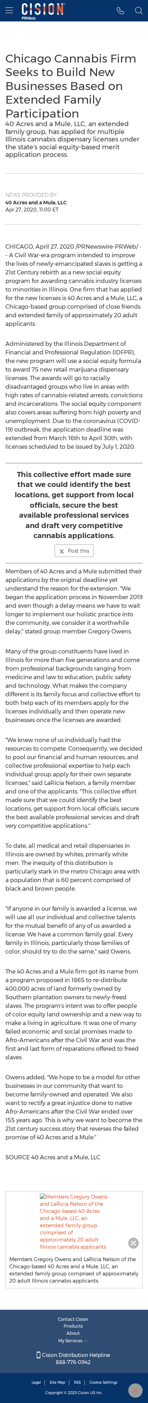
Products (73, 1326)
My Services (71, 1340)
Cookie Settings (103, 1382)
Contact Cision (73, 1319)
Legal (36, 1382)
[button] (74, 1221)
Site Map (57, 1382)
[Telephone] (120, 10)
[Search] (139, 10)
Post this (78, 551)
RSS (77, 1382)
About (73, 1333)
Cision (83, 1392)
